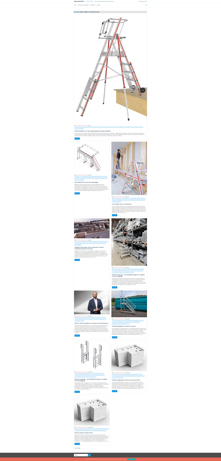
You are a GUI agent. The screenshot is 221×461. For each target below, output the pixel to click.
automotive (90, 317)
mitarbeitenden (108, 127)
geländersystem (134, 269)
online (113, 200)
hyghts (131, 198)
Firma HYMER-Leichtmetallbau (81, 125)
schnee (133, 322)
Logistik (76, 373)
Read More (77, 138)
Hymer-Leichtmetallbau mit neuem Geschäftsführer (91, 323)
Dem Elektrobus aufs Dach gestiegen (86, 182)
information (99, 241)
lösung (99, 127)
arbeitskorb (93, 176)
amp (86, 317)
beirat (94, 317)
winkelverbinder (118, 201)
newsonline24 (79, 1)
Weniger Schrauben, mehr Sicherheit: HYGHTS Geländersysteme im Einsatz (89, 248)
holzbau (133, 374)
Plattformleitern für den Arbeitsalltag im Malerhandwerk (93, 131)
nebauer (117, 322)
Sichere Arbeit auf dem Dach (84, 433)
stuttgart (94, 376)
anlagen (122, 269)
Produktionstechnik (116, 198)
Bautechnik (77, 127)
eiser (104, 317)
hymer (96, 127)
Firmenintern (77, 317)
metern (76, 178)
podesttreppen (120, 272)
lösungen (103, 127)
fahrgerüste (126, 198)
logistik (136, 270)
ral (116, 200)
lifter (144, 198)
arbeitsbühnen (127, 269)
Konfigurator (105, 241)
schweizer (96, 178)
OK (128, 459)
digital (122, 198)
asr (84, 428)
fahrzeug (98, 176)
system (76, 128)
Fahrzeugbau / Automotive (80, 176)
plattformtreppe (82, 178)
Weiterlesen (133, 459)
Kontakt (98, 5)
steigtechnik (140, 127)
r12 (89, 178)
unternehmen (81, 128)
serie (131, 127)
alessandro (83, 317)
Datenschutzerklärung (83, 5)
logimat (132, 270)
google (88, 241)
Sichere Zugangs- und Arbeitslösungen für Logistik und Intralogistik (128, 275)
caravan (101, 317)
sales (92, 178)
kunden (105, 176)
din (89, 428)
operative (91, 319)
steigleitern (131, 200)
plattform (114, 127)
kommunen (135, 320)
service (100, 178)
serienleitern (120, 200)
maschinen (141, 270)
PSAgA (86, 243)
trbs (113, 201)
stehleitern (135, 127)
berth (98, 317)
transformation (103, 319)
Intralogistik (114, 270)
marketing (97, 375)
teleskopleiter (142, 200)
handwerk (92, 127)
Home (75, 5)
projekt (87, 178)
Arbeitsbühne (88, 176)
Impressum (92, 5)
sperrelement (125, 200)
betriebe (87, 127)
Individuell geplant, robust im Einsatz (124, 326)
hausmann (77, 319)
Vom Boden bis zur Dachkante (121, 204)
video (105, 243)
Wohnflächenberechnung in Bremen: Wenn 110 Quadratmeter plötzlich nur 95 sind (109, 1)
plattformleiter (120, 127)
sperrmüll (137, 322)
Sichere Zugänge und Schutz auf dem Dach (126, 380)
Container (123, 320)
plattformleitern (127, 127)
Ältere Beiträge (77, 448)
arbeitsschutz (82, 127)
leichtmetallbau (139, 198)
